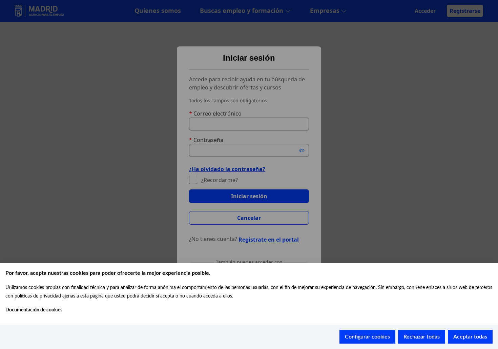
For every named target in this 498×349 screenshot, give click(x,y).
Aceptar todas (470, 337)
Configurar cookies (367, 337)
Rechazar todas (421, 337)
